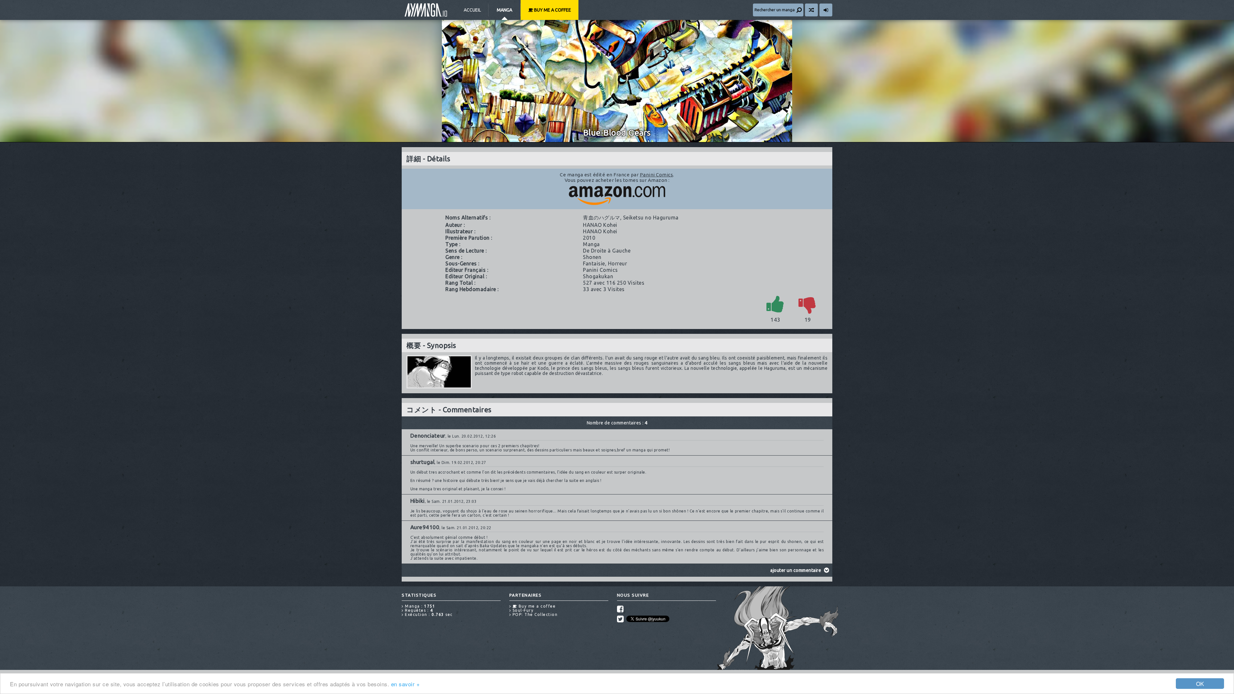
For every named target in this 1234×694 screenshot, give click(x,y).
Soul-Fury (522, 610)
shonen (592, 257)
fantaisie (594, 263)
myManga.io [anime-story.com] (426, 10)
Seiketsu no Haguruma (651, 217)
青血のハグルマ (601, 217)
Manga (504, 10)
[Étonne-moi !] (811, 10)
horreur (617, 263)
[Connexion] (825, 10)
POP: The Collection (534, 614)
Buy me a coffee (552, 10)
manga (591, 244)
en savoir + (405, 684)
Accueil (472, 10)
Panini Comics (656, 174)
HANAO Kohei (600, 225)
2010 (589, 238)
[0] (807, 304)
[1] (775, 304)
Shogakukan (598, 276)
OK (1200, 684)
